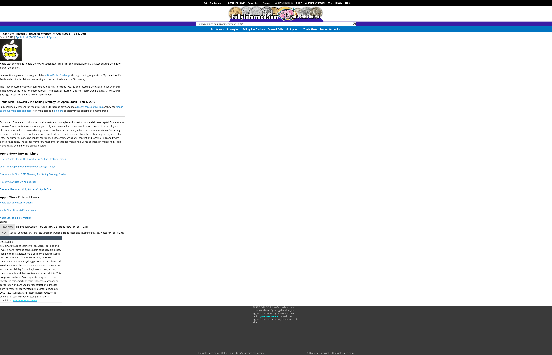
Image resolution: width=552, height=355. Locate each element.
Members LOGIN (316, 2)
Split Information (22, 217)
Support (294, 29)
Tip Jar (348, 2)
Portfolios (216, 29)
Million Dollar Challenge (57, 75)
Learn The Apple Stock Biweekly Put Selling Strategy (27, 166)
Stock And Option (46, 37)
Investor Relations (23, 202)
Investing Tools (285, 2)
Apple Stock (6, 202)
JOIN (329, 2)
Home (204, 2)
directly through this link (89, 106)
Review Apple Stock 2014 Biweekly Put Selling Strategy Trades (33, 159)
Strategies (232, 29)
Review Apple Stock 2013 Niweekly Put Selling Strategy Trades (33, 174)
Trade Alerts (310, 29)
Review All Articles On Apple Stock (18, 181)
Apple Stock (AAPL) (26, 37)
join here (58, 110)
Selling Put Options (254, 29)
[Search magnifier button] (354, 24)
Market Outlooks (330, 29)
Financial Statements (24, 210)
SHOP (299, 2)
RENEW (338, 2)
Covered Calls (275, 29)
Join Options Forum (235, 2)
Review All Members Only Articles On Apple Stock (26, 189)
